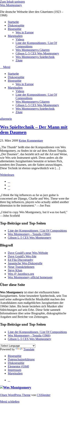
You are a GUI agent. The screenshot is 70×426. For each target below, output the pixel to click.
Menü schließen (9, 401)
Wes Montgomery (11, 5)
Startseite (13, 22)
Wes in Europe (25, 32)
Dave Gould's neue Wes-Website (28, 252)
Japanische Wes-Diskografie (25, 263)
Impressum (14, 370)
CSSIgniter (43, 395)
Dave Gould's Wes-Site (22, 256)
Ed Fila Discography (20, 259)
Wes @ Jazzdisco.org (21, 273)
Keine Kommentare (31, 140)
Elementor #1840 (18, 366)
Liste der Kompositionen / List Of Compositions (37, 230)
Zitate (19, 60)
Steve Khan (15, 270)
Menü (6, 67)
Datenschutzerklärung (21, 359)
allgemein (6, 118)
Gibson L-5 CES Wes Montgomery (37, 53)
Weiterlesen (7, 174)
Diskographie (16, 25)
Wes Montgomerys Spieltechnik (35, 57)
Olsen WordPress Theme (15, 395)
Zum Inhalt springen (12, 1)
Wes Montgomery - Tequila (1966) (29, 234)
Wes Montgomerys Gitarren (33, 50)
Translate (28, 349)
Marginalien (15, 36)
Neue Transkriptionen (21, 266)
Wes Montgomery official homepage (30, 277)
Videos (20, 39)
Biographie (14, 29)
